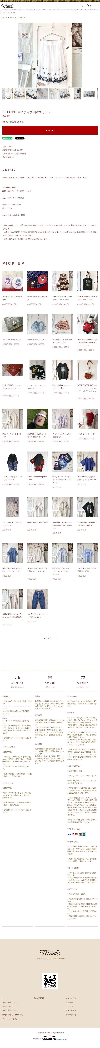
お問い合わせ (84, 757)
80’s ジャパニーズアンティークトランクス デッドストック (62, 479)
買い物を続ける (8, 157)
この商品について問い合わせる (14, 153)
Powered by (37, 1039)
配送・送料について (10, 1002)
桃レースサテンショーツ (36, 339)
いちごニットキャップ (86, 434)
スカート (22, 17)
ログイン (69, 1006)
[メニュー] (96, 5)
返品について (7, 146)
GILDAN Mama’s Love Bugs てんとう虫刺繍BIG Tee (12, 617)
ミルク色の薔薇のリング (11, 339)
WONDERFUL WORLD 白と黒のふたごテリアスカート (37, 571)
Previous (21, 55)
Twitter (88, 810)
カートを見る (71, 1010)
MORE (47, 638)
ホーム (4, 17)
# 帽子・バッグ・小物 (8, 12)
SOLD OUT (50, 130)
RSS (36, 998)
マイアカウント (72, 998)
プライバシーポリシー (11, 1018)
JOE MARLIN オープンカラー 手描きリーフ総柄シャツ (62, 525)
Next (78, 55)
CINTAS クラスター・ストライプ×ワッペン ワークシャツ (61, 571)
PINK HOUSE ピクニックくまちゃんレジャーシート (12, 388)
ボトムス (13, 17)
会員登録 (69, 1002)
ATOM (41, 998)
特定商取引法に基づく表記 (12, 150)
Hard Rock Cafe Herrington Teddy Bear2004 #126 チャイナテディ (87, 342)
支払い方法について (10, 1010)
